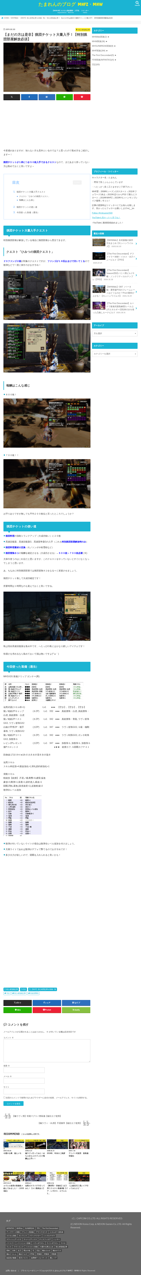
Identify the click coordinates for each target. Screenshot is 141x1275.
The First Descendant (103, 55)
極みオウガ (57, 1250)
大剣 (13, 1250)
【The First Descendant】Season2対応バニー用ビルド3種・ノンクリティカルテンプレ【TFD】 (113, 275)
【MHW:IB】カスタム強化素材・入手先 (65, 11)
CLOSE (77, 182)
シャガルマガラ (49, 1236)
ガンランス (23, 1236)
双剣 (8, 1250)
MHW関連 (98, 41)
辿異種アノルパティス (39, 1258)
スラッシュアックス (13, 1239)
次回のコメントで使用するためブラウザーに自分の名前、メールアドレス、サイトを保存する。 (47, 1098)
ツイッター (85, 11)
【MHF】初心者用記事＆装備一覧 (43, 989)
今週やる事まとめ (46, 1247)
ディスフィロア (45, 1239)
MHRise (20, 1228)
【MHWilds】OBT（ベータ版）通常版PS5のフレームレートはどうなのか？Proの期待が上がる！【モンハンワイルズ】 (114, 291)
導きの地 (27, 1250)
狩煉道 (39, 1254)
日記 (24, 989)
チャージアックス (30, 1239)
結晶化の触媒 (11, 1258)
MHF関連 (98, 51)
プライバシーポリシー (30, 1271)
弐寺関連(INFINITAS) (103, 60)
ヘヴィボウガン (38, 1243)
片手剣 (31, 1254)
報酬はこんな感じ (27, 200)
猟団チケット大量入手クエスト (31, 192)
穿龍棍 (53, 1254)
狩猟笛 (46, 1254)
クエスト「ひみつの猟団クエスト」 (34, 196)
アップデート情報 (13, 1232)
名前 (6, 1066)
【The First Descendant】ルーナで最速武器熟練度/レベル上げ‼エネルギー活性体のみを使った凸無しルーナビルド (113, 308)
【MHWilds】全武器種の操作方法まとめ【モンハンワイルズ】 (119, 243)
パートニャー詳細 (23, 1243)
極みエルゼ (46, 1250)
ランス (8, 1247)
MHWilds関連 (99, 37)
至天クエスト (24, 1258)
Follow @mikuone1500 (102, 213)
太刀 (19, 1250)
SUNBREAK (29, 1228)
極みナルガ (23, 1254)
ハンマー (56, 1239)
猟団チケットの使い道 (27, 207)
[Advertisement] (46, 122)
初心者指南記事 (12, 989)
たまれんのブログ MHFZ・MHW (70, 4)
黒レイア (53, 1258)
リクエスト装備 (32, 1247)
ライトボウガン (52, 1243)
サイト (6, 1087)
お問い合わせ (11, 1271)
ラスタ (63, 1243)
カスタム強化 (11, 1236)
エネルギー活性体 (56, 1232)
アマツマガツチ (42, 1232)
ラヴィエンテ (19, 1247)
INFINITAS (10, 1228)
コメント (8, 1037)
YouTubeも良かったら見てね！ (106, 217)
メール (7, 1076)
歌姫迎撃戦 (34, 993)
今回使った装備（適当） (28, 212)
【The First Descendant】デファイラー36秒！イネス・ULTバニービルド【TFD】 (114, 258)
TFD (38, 1228)
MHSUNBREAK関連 (102, 46)
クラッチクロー (35, 1236)
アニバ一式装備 (28, 1232)
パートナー (10, 1243)
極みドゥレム (11, 1254)
